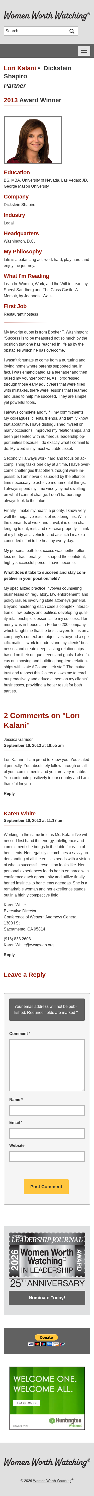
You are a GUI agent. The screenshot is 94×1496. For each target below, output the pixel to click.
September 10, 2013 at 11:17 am (33, 820)
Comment (19, 1034)
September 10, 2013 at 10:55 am (34, 745)
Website (17, 1145)
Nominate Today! (47, 1297)
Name (16, 1100)
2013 (11, 100)
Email (15, 1122)
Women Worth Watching (52, 1481)
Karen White (20, 813)
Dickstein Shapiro (19, 205)
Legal (9, 223)
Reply (9, 793)
